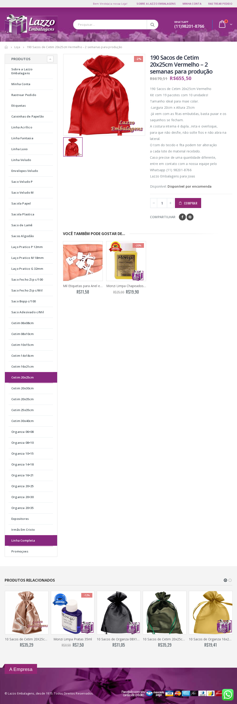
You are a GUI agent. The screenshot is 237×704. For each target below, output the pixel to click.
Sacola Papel (21, 203)
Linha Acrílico (21, 127)
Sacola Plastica (22, 214)
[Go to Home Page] (6, 47)
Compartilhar (162, 217)
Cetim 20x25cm (22, 377)
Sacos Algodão (22, 236)
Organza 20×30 (22, 497)
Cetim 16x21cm (22, 366)
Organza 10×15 (22, 453)
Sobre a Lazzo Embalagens (156, 3)
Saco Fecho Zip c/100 (27, 279)
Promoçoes (19, 551)
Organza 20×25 (22, 486)
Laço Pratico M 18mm (27, 258)
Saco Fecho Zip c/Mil (27, 290)
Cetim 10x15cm (22, 345)
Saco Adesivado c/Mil (27, 312)
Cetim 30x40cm (22, 421)
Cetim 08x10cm (22, 334)
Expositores (20, 519)
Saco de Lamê (21, 225)
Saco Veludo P (22, 182)
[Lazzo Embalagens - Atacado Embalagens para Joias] (31, 24)
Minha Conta (192, 3)
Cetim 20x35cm (22, 399)
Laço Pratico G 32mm (27, 269)
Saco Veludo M (22, 192)
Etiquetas (18, 105)
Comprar (190, 203)
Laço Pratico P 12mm (27, 247)
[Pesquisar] (153, 24)
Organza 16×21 (22, 475)
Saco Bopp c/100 (23, 301)
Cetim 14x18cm (22, 356)
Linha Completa (23, 540)
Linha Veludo (21, 160)
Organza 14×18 (22, 464)
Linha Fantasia (22, 138)
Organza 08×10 (22, 442)
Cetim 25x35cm (22, 410)
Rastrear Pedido (220, 3)
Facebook (182, 217)
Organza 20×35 (22, 508)
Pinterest (190, 217)
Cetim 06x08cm (22, 323)
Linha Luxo (19, 149)
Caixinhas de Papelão (27, 116)
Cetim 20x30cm (22, 388)
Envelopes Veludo (24, 171)
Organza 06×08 (22, 432)
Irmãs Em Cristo (23, 529)
